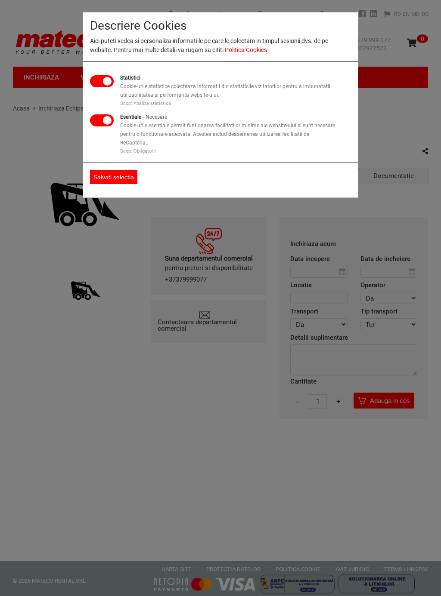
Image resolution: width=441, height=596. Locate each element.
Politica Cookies (246, 49)
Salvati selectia (113, 177)
